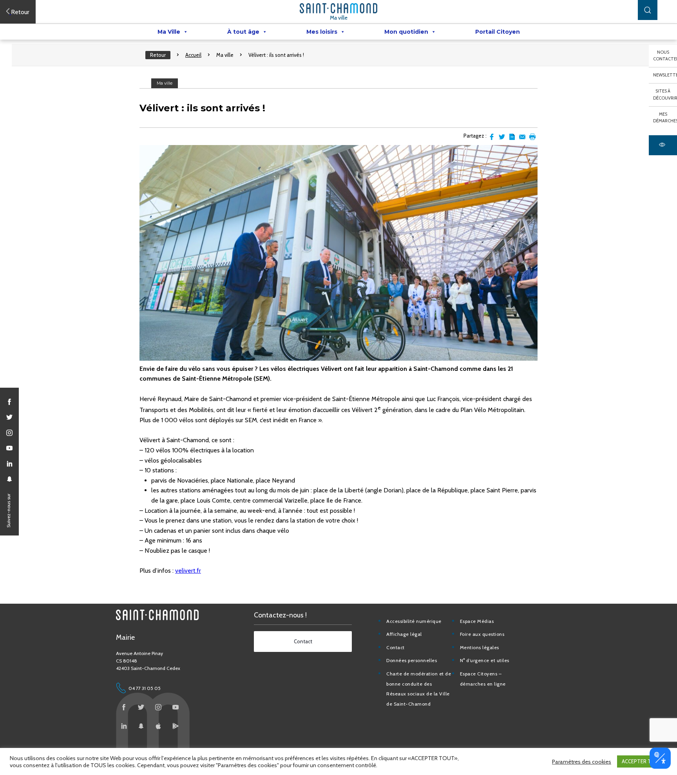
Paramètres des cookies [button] (581, 761)
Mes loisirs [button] (321, 31)
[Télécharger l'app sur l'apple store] (158, 726)
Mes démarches (665, 117)
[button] (647, 10)
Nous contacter (665, 55)
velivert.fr (188, 570)
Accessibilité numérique (414, 621)
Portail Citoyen (497, 31)
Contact (395, 647)
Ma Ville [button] (168, 31)
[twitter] (9, 417)
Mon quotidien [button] (406, 31)
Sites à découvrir (665, 94)
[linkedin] (9, 464)
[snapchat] (9, 479)
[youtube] (9, 448)
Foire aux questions (482, 634)
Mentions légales (479, 647)
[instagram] (9, 433)
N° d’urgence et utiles (484, 660)
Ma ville (339, 17)
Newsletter (665, 75)
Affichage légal (404, 634)
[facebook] (9, 402)
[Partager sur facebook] (492, 137)
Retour (158, 55)
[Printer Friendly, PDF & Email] (512, 137)
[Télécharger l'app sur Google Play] (175, 726)
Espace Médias (477, 621)
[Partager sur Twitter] (502, 137)
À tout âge (243, 31)
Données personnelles (411, 660)
